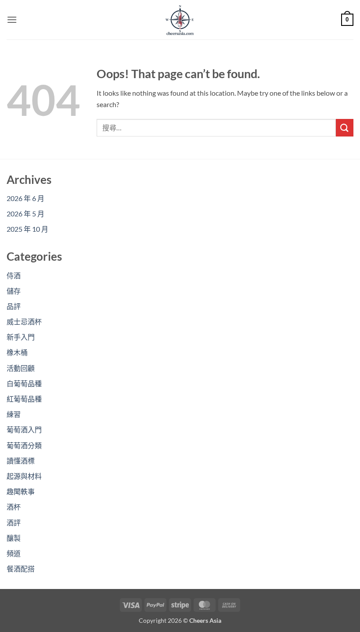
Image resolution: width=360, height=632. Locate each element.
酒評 (14, 522)
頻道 (14, 553)
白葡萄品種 (24, 383)
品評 (14, 306)
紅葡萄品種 (24, 399)
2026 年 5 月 (25, 213)
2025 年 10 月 (27, 229)
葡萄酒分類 (24, 445)
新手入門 (21, 337)
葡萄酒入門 (24, 429)
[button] (12, 19)
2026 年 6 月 (25, 198)
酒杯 (14, 507)
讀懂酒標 (21, 460)
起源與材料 (24, 476)
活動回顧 (21, 368)
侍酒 (14, 275)
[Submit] (344, 127)
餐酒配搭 (21, 568)
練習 (14, 414)
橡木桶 (17, 352)
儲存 (14, 291)
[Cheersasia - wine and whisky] (180, 20)
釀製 (14, 538)
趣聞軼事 (21, 491)
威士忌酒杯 (24, 321)
